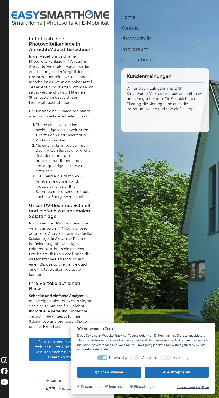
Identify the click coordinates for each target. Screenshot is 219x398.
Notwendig (118, 358)
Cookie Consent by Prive (193, 387)
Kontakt (130, 28)
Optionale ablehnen (109, 372)
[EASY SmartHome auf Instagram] (4, 361)
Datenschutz (136, 59)
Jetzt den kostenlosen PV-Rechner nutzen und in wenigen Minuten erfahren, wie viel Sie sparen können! (61, 349)
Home (128, 17)
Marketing (180, 358)
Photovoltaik (136, 38)
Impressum (134, 49)
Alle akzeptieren (176, 372)
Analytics (149, 358)
